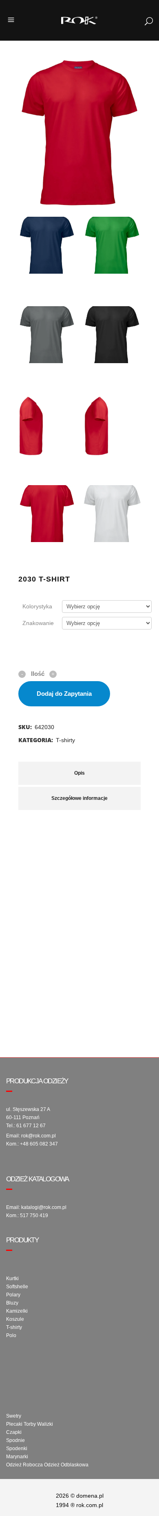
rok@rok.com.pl (38, 1136)
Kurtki (12, 1278)
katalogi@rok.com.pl (43, 1207)
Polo (11, 1335)
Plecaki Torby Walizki (29, 1424)
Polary (13, 1295)
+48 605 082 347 (39, 1144)
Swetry (13, 1416)
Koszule (15, 1319)
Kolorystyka (37, 606)
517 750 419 (34, 1215)
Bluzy (12, 1303)
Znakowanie (38, 623)
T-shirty (65, 740)
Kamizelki (17, 1311)
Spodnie (15, 1440)
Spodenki (16, 1448)
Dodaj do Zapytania (64, 693)
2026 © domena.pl (80, 1495)
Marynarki (17, 1456)
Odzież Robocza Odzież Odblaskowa (47, 1465)
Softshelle (17, 1286)
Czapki (14, 1432)
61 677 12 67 (31, 1125)
